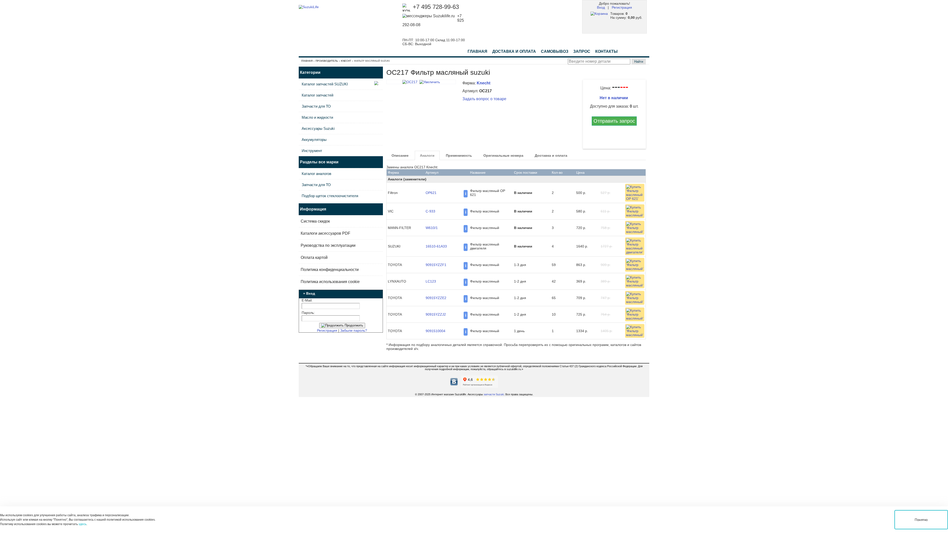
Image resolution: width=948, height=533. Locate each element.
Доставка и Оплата (514, 51)
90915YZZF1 (436, 265)
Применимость (459, 155)
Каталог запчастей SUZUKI (325, 84)
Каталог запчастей (317, 95)
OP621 (431, 193)
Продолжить (353, 325)
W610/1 (432, 228)
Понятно (921, 520)
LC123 (431, 281)
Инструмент (312, 151)
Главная (477, 51)
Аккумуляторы (314, 139)
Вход (601, 7)
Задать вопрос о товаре (484, 99)
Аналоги (427, 155)
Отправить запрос (614, 121)
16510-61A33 (436, 246)
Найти (638, 61)
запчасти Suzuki (494, 394)
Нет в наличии (614, 98)
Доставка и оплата (551, 155)
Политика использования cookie (330, 282)
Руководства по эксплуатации (328, 245)
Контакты (606, 51)
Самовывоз (554, 51)
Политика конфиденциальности (330, 269)
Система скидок (315, 221)
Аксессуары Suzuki (318, 128)
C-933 (430, 211)
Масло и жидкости (317, 117)
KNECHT (346, 60)
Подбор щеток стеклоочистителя (330, 196)
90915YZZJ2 (436, 314)
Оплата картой (314, 257)
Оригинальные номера (503, 155)
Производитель (327, 60)
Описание (400, 155)
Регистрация (622, 7)
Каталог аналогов (316, 173)
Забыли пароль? (353, 330)
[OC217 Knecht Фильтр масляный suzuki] (421, 82)
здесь (82, 524)
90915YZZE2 (436, 298)
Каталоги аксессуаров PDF (325, 233)
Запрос (581, 51)
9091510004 (435, 331)
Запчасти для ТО (316, 106)
